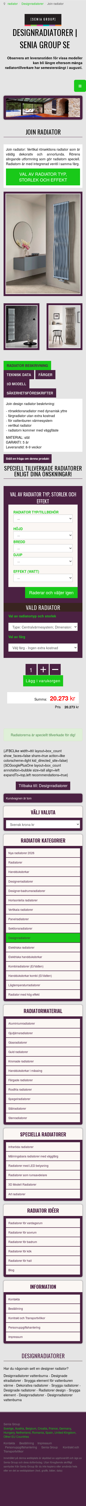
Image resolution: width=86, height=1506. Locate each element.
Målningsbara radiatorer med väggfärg (33, 1156)
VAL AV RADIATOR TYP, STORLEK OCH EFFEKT (43, 177)
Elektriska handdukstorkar (25, 957)
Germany (65, 1428)
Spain (49, 1432)
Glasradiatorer (17, 1042)
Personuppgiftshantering (24, 1327)
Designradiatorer (32, 3)
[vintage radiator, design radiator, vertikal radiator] (43, 243)
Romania (38, 1432)
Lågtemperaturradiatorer (24, 985)
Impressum (15, 1337)
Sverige (9, 1428)
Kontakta (14, 1299)
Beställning (15, 1308)
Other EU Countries (16, 1436)
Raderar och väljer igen (51, 592)
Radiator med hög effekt (23, 994)
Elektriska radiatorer (21, 947)
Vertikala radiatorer (20, 909)
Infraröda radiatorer (20, 1147)
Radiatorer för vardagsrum (25, 1223)
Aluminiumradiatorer (21, 1023)
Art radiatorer (16, 1194)
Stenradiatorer (17, 1118)
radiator (13, 3)
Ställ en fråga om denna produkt (27, 458)
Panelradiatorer (18, 919)
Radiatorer (15, 862)
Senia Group (49, 1447)
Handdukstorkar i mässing (25, 1070)
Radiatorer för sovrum (22, 1232)
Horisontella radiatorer (23, 900)
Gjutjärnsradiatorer (20, 1033)
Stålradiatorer (17, 1108)
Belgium (31, 1428)
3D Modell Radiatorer (22, 1184)
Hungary (9, 1432)
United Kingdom (64, 1432)
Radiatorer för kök (20, 1251)
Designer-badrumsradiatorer (26, 891)
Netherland (23, 1432)
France (53, 1428)
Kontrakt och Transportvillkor (26, 1318)
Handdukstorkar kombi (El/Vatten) (30, 975)
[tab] (27, 365)
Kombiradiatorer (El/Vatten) (25, 966)
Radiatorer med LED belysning (28, 1165)
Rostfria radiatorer (20, 1089)
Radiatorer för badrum (22, 1242)
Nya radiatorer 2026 (21, 853)
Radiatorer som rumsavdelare (27, 1175)
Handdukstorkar (18, 872)
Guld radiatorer (18, 1052)
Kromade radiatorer (21, 1061)
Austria (19, 1428)
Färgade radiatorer (20, 1080)
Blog (11, 1270)
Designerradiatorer (20, 881)
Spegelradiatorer (19, 1099)
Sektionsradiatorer (20, 928)
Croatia (42, 1428)
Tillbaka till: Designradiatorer (43, 785)
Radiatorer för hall (20, 1260)
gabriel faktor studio (63, 1482)
